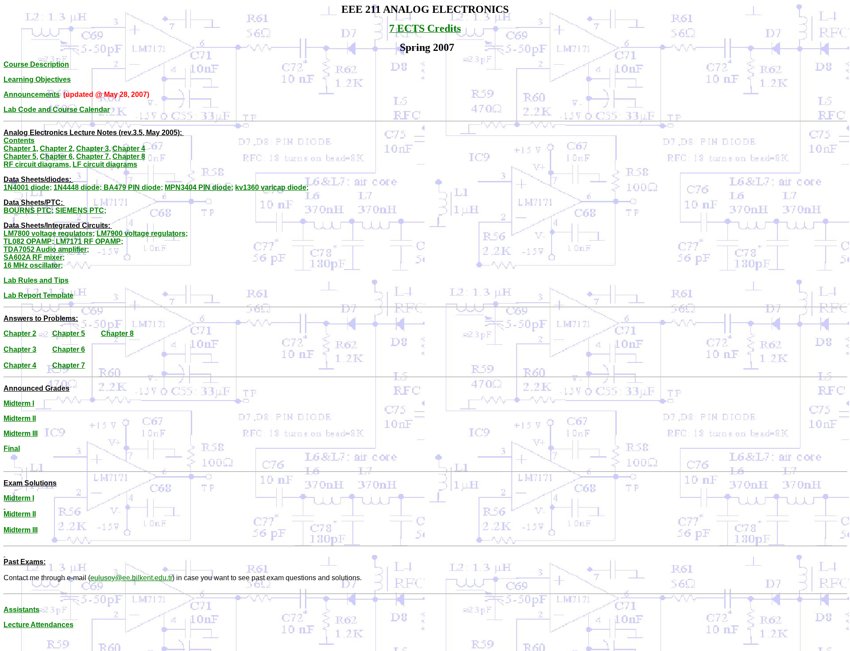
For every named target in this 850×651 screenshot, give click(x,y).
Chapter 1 (21, 148)
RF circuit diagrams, (37, 164)
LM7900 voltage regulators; (142, 233)
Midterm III (21, 433)
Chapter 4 (128, 148)
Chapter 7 (93, 156)
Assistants (21, 609)
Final (12, 448)
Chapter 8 (128, 156)
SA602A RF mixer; (34, 257)
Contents (19, 140)
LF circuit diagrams (105, 164)
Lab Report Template (38, 295)
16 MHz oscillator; (33, 265)
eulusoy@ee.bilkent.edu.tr (131, 578)
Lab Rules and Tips (36, 280)
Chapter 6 (57, 156)
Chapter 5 (21, 156)
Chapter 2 (57, 148)
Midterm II (20, 418)
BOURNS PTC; (29, 210)
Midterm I (19, 498)
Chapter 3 (93, 148)
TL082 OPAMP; (29, 241)
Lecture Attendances (38, 624)
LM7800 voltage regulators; (49, 233)
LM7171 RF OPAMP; (88, 241)
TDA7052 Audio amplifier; (46, 249)
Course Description (36, 64)
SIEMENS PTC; (80, 210)
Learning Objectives (37, 79)
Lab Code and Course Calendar (57, 109)
